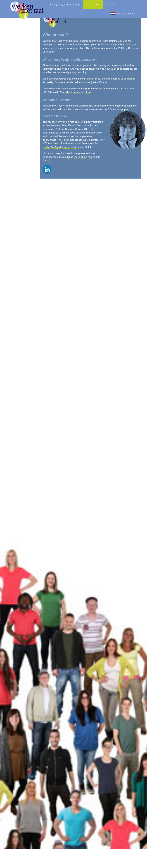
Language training (65, 4)
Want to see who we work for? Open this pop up (102, 109)
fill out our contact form (78, 92)
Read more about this (79, 156)
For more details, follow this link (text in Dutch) (80, 82)
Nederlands (125, 13)
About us (93, 4)
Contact (111, 4)
